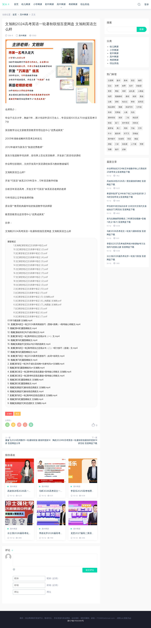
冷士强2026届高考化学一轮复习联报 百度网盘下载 (19, 533)
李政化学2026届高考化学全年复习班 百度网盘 (51, 533)
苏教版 (135, 133)
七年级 (139, 107)
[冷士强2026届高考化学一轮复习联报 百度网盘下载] (19, 513)
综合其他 (84, 4)
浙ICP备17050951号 (75, 621)
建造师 (117, 133)
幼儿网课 (25, 4)
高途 (141, 96)
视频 (120, 107)
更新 (120, 118)
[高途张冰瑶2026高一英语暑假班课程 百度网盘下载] (19, 471)
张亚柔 (124, 144)
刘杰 (132, 112)
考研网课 (73, 4)
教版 (136, 139)
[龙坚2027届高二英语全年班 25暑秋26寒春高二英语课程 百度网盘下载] (82, 513)
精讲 (134, 96)
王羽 (140, 128)
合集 (109, 102)
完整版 (117, 112)
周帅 (125, 128)
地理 (109, 96)
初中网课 (49, 4)
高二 (118, 128)
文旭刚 (9, 414)
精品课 (135, 118)
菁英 (109, 91)
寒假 (132, 102)
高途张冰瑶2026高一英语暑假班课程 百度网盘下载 (19, 491)
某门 (117, 123)
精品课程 (111, 107)
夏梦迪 (110, 128)
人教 (125, 112)
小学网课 (37, 4)
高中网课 (61, 4)
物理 (140, 80)
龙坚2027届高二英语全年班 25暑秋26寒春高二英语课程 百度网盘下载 (83, 533)
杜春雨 (121, 139)
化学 (131, 86)
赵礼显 (131, 91)
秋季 (117, 86)
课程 (117, 102)
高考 (125, 80)
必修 (124, 149)
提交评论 (90, 570)
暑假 (127, 96)
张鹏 (109, 149)
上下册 (133, 144)
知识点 (124, 102)
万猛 (132, 128)
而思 (129, 139)
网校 (117, 91)
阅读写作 (129, 107)
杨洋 (117, 149)
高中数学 (111, 139)
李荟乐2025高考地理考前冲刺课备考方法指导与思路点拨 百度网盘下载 (82, 491)
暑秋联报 (111, 118)
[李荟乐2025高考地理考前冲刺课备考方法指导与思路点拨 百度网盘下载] (82, 471)
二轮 (127, 118)
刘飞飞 (126, 133)
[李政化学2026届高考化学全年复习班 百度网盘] (51, 513)
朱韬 (109, 112)
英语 (17, 414)
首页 (16, 4)
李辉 (141, 144)
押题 (109, 144)
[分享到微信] (7, 424)
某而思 (140, 102)
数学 (118, 80)
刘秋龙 (135, 123)
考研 (124, 91)
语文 (109, 86)
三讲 (117, 144)
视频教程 (118, 96)
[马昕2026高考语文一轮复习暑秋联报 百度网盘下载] (51, 471)
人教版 (140, 91)
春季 (124, 86)
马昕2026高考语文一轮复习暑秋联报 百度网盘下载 (51, 491)
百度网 (110, 80)
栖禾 (6, 4)
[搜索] (139, 4)
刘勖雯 (139, 86)
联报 (109, 123)
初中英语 (125, 123)
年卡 (109, 133)
